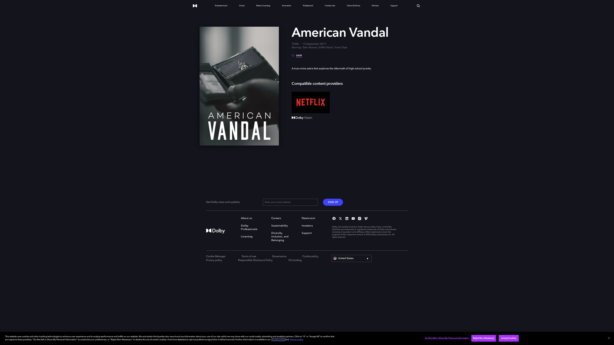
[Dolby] (195, 6)
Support (307, 233)
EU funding (295, 260)
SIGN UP (333, 202)
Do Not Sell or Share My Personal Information (447, 338)
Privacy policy (214, 260)
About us (246, 218)
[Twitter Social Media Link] (340, 219)
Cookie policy (310, 256)
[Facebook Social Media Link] (334, 219)
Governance (279, 256)
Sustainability (279, 226)
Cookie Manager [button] (216, 256)
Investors (307, 226)
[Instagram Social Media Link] (360, 219)
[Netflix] (311, 102)
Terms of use (249, 256)
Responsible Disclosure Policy (255, 260)
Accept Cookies (508, 338)
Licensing (247, 236)
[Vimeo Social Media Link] (366, 219)
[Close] (608, 337)
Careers (276, 218)
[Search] (418, 6)
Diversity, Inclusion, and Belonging (279, 237)
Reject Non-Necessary (483, 338)
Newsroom (308, 218)
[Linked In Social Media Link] (347, 219)
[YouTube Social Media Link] (353, 219)
